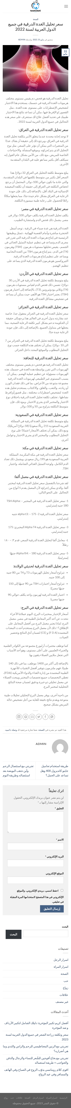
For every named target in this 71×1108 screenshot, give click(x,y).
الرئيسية (63, 1097)
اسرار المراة (61, 966)
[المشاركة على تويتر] (39, 717)
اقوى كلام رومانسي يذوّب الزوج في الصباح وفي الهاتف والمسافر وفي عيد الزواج (36, 1072)
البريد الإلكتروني (54, 856)
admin (21, 39)
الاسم (60, 839)
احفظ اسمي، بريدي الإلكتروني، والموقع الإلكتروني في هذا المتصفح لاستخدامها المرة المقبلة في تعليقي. (37, 896)
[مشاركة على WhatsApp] (52, 717)
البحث (65, 926)
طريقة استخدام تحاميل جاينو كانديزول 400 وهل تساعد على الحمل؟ (54, 770)
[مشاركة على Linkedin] (19, 717)
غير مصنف (62, 1001)
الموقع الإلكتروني (55, 873)
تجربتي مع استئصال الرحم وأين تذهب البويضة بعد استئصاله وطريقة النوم (18, 770)
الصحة (35, 19)
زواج (65, 987)
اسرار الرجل (61, 959)
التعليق (59, 808)
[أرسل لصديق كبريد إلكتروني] (32, 717)
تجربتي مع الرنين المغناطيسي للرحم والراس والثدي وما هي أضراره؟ (35, 1048)
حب (66, 980)
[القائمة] (66, 6)
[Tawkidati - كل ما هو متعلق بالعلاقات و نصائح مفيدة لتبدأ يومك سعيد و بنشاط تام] (35, 6)
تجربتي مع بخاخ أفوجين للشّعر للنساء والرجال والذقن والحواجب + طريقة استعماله (37, 1060)
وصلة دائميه (11, 729)
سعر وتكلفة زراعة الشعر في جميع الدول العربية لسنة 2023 (37, 1037)
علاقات (64, 994)
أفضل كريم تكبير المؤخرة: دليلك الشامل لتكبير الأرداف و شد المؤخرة (36, 1025)
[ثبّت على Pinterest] (26, 717)
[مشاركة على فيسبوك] (45, 717)
